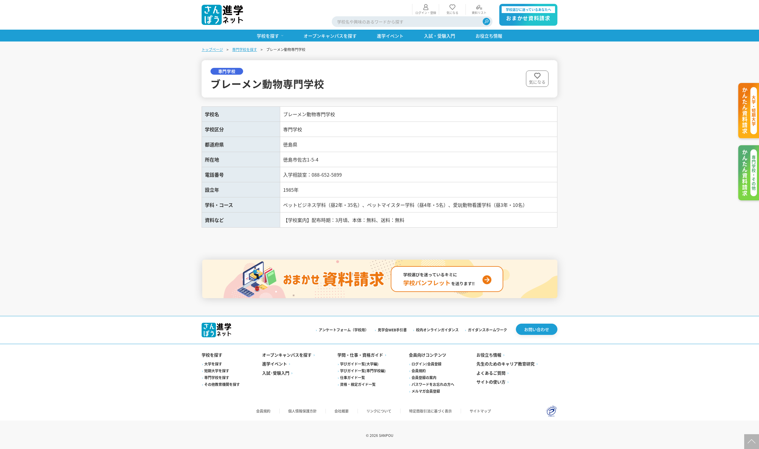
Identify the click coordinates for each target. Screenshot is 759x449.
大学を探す (213, 363)
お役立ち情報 (488, 355)
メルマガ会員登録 (426, 391)
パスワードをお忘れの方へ (433, 384)
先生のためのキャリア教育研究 (505, 364)
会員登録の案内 (424, 377)
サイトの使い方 (491, 382)
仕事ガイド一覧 (352, 377)
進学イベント (274, 364)
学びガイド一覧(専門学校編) (363, 370)
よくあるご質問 (491, 373)
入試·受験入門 (275, 373)
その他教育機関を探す (222, 384)
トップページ (212, 49)
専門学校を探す (244, 49)
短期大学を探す (216, 370)
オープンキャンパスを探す (287, 355)
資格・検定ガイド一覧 (358, 384)
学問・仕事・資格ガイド (360, 355)
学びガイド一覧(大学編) (359, 363)
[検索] (486, 21)
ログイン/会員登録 (426, 363)
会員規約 (419, 370)
